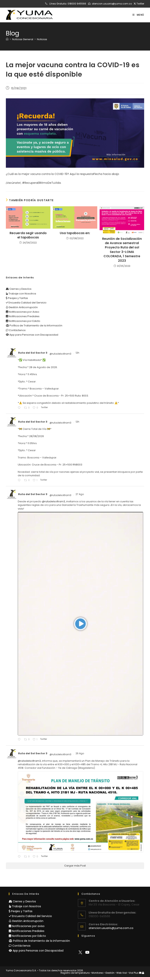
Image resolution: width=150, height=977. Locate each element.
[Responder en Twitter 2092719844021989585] (20, 856)
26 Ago (80, 753)
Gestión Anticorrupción (23, 307)
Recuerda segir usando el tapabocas (28, 235)
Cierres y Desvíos (20, 289)
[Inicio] (7, 39)
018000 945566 (77, 3)
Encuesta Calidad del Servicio (27, 302)
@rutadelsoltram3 (60, 353)
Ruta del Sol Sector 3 (32, 353)
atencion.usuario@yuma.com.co (112, 3)
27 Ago (80, 494)
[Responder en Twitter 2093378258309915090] (20, 480)
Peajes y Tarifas (17, 298)
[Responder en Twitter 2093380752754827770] (20, 408)
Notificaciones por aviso (28, 926)
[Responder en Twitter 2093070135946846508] (20, 739)
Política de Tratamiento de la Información (35, 325)
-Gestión (109, 972)
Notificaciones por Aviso (23, 312)
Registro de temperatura (75, 972)
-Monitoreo (96, 972)
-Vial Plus (132, 972)
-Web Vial (121, 972)
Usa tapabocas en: (75, 233)
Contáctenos (17, 330)
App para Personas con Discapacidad (33, 335)
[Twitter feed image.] (80, 812)
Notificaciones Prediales (23, 316)
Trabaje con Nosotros (22, 293)
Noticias (42, 39)
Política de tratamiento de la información (41, 941)
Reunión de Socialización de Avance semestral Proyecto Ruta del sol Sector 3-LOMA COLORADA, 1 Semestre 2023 (122, 250)
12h (78, 352)
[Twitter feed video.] (80, 623)
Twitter (140, 3)
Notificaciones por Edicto (24, 321)
